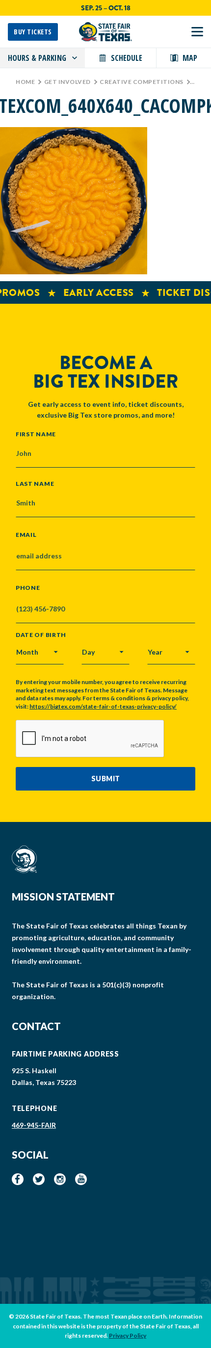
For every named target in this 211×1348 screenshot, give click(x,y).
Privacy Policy (127, 1335)
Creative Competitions (142, 81)
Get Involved (67, 81)
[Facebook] (18, 1179)
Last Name (35, 483)
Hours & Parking (37, 58)
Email (26, 535)
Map (190, 58)
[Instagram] (60, 1179)
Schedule (126, 58)
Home (25, 81)
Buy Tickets (33, 31)
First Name (36, 433)
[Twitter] (39, 1179)
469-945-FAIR (34, 1125)
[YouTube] (81, 1179)
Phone (28, 588)
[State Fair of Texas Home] (105, 31)
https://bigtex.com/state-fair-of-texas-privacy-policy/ (103, 706)
